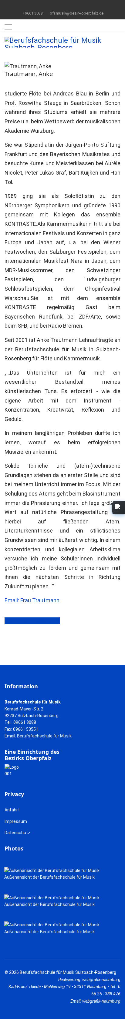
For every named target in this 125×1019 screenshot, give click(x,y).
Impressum (16, 821)
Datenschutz (17, 832)
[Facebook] (53, 5)
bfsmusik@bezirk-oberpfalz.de (76, 13)
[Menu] (8, 27)
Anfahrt (12, 809)
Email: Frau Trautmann (32, 600)
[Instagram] (72, 5)
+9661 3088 (32, 13)
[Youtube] (62, 5)
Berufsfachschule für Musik (44, 735)
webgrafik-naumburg (101, 979)
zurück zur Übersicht (34, 620)
